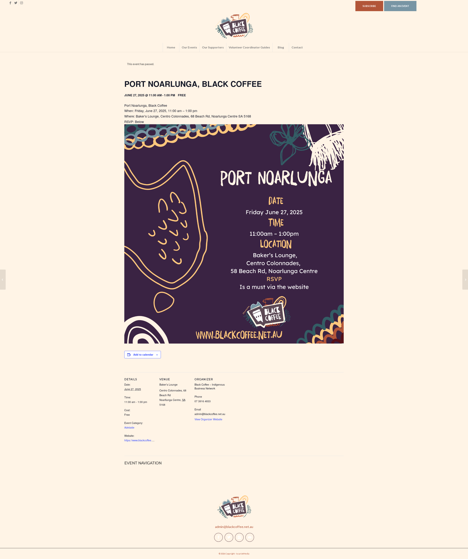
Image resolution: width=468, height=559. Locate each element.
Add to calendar (143, 354)
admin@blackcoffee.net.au (234, 527)
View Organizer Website (208, 419)
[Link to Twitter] (15, 2)
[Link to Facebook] (10, 2)
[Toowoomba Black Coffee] (3, 280)
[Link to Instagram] (21, 2)
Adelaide (129, 427)
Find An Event (400, 6)
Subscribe (369, 6)
